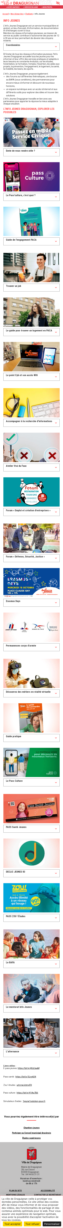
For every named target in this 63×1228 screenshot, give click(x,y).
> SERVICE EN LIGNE (30, 7)
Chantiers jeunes (32, 1128)
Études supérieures (31, 1138)
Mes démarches (17, 14)
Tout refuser (32, 1223)
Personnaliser (52, 1223)
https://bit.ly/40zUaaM (28, 1068)
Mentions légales (15, 1195)
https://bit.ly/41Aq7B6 (27, 1093)
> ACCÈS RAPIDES (13, 7)
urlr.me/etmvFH (24, 1085)
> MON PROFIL (47, 7)
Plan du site (15, 1191)
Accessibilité (48, 1191)
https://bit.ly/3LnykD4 (25, 1077)
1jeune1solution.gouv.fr (34, 1101)
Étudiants (29, 14)
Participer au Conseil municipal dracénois (31, 1133)
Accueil (6, 14)
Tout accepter (12, 1223)
